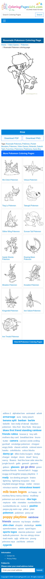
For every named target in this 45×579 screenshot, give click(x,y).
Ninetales (22, 502)
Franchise (10, 149)
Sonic (38, 525)
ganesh (25, 463)
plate (32, 509)
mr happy (32, 492)
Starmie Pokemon (26, 532)
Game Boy (37, 149)
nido (14, 502)
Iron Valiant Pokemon (32, 311)
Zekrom (30, 541)
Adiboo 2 (7, 413)
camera (14, 440)
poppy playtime (15, 517)
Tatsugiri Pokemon (31, 206)
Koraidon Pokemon (31, 285)
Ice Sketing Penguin (19, 477)
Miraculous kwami (29, 487)
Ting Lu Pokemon (9, 206)
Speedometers (9, 528)
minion (37, 484)
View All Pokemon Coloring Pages (28, 342)
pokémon (19, 513)
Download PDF (11, 138)
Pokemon (24, 45)
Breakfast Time (26, 437)
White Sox (24, 538)
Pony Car (29, 513)
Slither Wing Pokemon (11, 231)
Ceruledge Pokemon (20, 444)
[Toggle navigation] (4, 21)
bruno (37, 437)
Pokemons (19, 149)
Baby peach (28, 417)
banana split (9, 420)
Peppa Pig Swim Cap (12, 509)
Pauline (33, 506)
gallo (18, 463)
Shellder (36, 521)
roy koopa (26, 521)
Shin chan (8, 525)
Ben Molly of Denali (20, 424)
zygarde (7, 545)
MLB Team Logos (15, 492)
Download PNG (33, 138)
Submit (39, 570)
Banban (22, 420)
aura (19, 417)
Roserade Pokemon (13, 144)
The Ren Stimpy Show (30, 535)
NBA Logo (31, 499)
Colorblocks (15, 450)
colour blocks (28, 450)
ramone (16, 521)
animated (30, 413)
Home (3, 45)
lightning (7, 481)
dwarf (28, 457)
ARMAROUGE (9, 416)
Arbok (39, 413)
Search (39, 15)
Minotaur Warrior (10, 487)
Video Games (13, 45)
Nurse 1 (24, 506)
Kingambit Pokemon (10, 311)
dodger (14, 457)
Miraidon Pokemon (9, 285)
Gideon (6, 467)
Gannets (34, 463)
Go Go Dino (28, 466)
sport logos (30, 528)
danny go (8, 453)
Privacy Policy (11, 558)
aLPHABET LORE (19, 413)
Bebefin (6, 424)
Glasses (15, 467)
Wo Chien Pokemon (10, 180)
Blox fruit (17, 427)
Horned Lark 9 (24, 470)
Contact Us (11, 556)
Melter (29, 484)
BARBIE (31, 420)
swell (38, 532)
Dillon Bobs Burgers (24, 454)
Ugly (16, 538)
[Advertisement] (22, 30)
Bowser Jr (24, 434)
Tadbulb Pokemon (11, 535)
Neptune (7, 502)
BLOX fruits (26, 427)
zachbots (20, 541)
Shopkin (19, 525)
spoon (21, 528)
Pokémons (28, 149)
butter (5, 441)
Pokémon (26, 144)
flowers (13, 460)
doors (22, 457)
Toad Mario (8, 538)
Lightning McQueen (20, 481)
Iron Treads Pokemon (10, 336)
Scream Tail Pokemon (32, 231)
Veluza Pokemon (30, 180)
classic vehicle (21, 447)
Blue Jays (37, 427)
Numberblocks (34, 502)
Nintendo (32, 146)
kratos (33, 477)
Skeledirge (29, 525)
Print (22, 132)
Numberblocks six (11, 506)
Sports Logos (10, 532)
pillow (25, 509)
